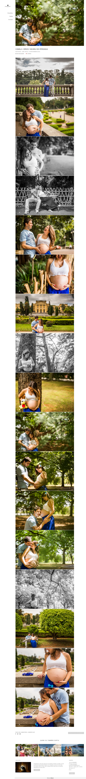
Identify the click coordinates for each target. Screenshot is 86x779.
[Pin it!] (49, 88)
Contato (10, 19)
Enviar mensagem (73, 763)
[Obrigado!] (41, 88)
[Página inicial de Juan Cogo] (7, 6)
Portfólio (10, 13)
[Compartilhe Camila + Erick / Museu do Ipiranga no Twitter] (17, 727)
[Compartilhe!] (45, 88)
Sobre (11, 16)
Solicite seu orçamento (76, 726)
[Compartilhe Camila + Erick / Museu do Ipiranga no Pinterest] (20, 727)
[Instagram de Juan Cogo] (70, 769)
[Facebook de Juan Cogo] (69, 769)
